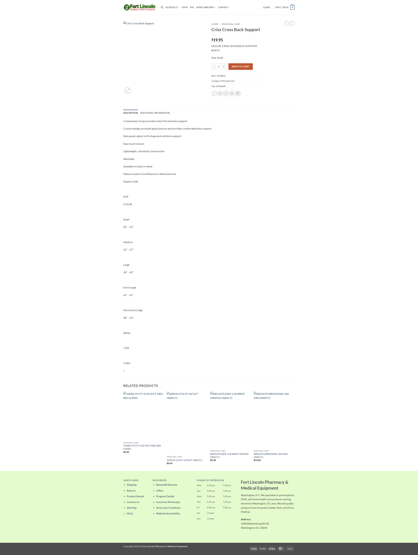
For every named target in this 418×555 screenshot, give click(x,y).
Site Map (132, 507)
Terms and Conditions (168, 507)
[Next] (293, 431)
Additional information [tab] (155, 113)
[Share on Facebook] (214, 93)
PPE (192, 7)
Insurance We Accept (168, 501)
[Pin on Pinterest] (232, 93)
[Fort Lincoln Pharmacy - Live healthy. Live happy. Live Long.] (139, 7)
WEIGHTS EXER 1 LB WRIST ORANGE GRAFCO (229, 455)
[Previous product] (292, 23)
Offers (159, 490)
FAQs (130, 513)
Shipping (132, 484)
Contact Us (133, 501)
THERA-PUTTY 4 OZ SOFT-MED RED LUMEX (142, 447)
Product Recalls (135, 496)
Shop (185, 7)
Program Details (165, 496)
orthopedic (221, 86)
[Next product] (287, 23)
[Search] (162, 7)
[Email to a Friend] (226, 93)
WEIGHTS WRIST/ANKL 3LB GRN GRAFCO (271, 455)
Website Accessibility (168, 513)
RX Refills (171, 7)
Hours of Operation (210, 480)
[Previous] (123, 431)
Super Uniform (205, 7)
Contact (223, 7)
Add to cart (241, 66)
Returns (131, 490)
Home (214, 24)
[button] (266, 7)
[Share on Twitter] (220, 93)
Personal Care (231, 24)
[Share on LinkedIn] (238, 93)
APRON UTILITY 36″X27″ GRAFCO (184, 460)
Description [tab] (130, 113)
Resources (160, 480)
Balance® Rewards (166, 484)
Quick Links (131, 480)
